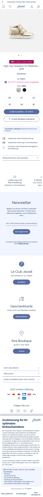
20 (9, 97)
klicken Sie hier (23, 243)
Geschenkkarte (21, 316)
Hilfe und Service (11, 368)
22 (34, 97)
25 (34, 104)
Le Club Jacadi (34, 82)
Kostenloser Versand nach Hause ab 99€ (21, 2)
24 (22, 104)
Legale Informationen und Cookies (19, 379)
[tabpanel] (21, 158)
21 (22, 97)
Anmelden (21, 282)
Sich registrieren (21, 232)
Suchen (21, 351)
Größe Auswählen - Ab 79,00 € (21, 112)
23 (9, 104)
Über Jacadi (8, 373)
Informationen (21, 74)
